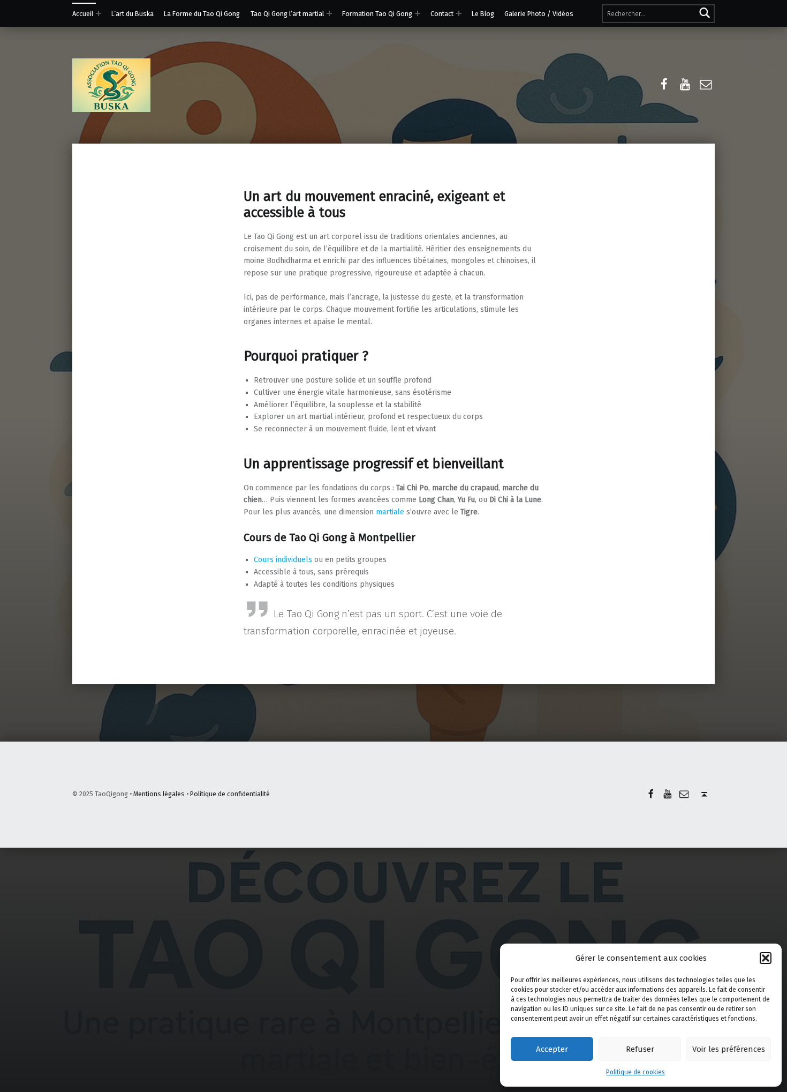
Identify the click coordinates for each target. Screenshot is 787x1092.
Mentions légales (159, 794)
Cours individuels (283, 559)
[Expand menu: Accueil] (98, 13)
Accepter (552, 1049)
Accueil (82, 14)
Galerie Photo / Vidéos (538, 14)
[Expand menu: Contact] (458, 13)
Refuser (640, 1049)
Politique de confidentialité (230, 794)
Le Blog (483, 14)
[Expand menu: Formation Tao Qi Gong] (417, 13)
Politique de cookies (635, 1072)
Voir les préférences (728, 1049)
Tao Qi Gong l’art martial (287, 14)
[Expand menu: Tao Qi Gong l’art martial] (329, 13)
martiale (390, 512)
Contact (441, 14)
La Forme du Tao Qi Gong (202, 14)
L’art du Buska (132, 14)
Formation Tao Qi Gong (377, 14)
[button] (765, 958)
